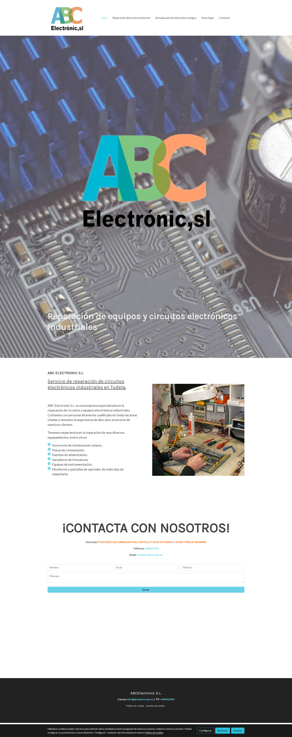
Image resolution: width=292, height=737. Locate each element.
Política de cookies (135, 706)
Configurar (205, 730)
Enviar (146, 589)
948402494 (152, 548)
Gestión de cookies (155, 706)
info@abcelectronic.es (150, 554)
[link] (67, 18)
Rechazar (222, 730)
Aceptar (237, 730)
